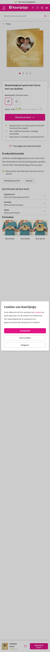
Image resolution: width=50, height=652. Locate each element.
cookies (38, 312)
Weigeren (25, 345)
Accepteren (25, 330)
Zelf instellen (25, 337)
